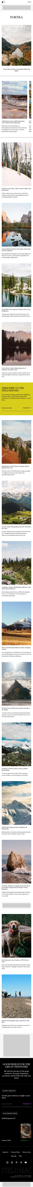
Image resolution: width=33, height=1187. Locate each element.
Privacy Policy (15, 1152)
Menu (29, 2)
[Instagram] (7, 1162)
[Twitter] (12, 1162)
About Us (5, 1152)
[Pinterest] (16, 1162)
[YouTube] (26, 1162)
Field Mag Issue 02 (8, 1118)
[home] (3, 2)
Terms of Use (26, 1152)
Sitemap (13, 1156)
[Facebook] (21, 1162)
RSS (20, 1156)
